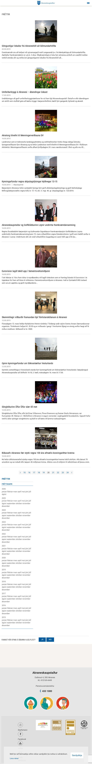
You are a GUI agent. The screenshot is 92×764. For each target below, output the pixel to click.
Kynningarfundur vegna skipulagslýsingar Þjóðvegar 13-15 (29, 181)
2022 (4, 534)
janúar (4, 492)
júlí (30, 492)
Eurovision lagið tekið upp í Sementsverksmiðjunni (26, 271)
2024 (4, 510)
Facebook (22, 739)
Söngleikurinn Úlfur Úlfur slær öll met (19, 406)
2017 (4, 593)
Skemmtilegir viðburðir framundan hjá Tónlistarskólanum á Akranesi (34, 317)
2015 (4, 617)
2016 (4, 605)
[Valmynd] (88, 3)
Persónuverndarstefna (45, 686)
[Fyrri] (20, 472)
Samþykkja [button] (77, 755)
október (19, 503)
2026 (4, 489)
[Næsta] (71, 472)
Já (42, 639)
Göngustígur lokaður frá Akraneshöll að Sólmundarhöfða (29, 45)
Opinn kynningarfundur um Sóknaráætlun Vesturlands (27, 363)
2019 (4, 570)
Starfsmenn (22, 730)
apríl (20, 492)
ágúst (4, 494)
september (11, 503)
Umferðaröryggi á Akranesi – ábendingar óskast (24, 92)
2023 (4, 522)
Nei (50, 639)
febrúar (10, 492)
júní (27, 492)
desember (6, 506)
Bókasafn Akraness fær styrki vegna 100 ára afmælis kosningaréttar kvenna (38, 452)
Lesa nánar (14, 758)
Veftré (20, 748)
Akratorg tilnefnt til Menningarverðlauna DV (22, 135)
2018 (4, 582)
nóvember (26, 503)
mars (15, 492)
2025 (4, 498)
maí (23, 492)
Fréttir (6, 479)
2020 (4, 558)
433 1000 (47, 691)
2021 (4, 546)
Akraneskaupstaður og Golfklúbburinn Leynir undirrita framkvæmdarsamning (38, 225)
